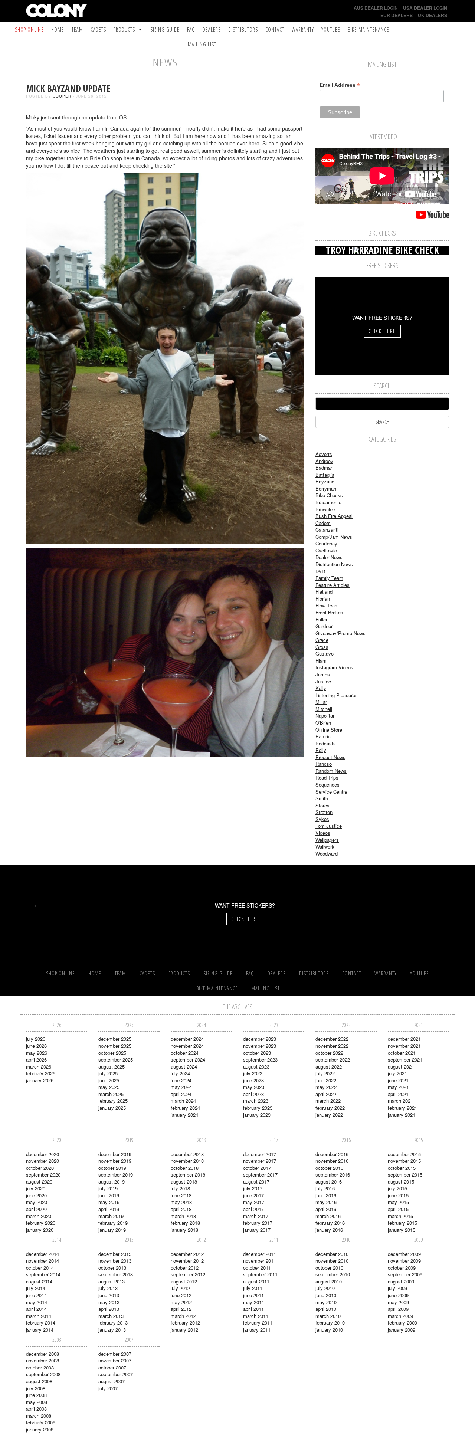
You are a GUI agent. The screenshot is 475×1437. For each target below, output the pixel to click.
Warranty (303, 29)
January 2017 (257, 1229)
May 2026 (36, 1052)
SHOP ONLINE (29, 29)
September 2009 (405, 1274)
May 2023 (253, 1086)
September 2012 (188, 1274)
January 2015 (401, 1229)
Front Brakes (329, 612)
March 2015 (400, 1216)
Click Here (382, 331)
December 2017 (259, 1154)
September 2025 (115, 1059)
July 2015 (397, 1188)
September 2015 (405, 1174)
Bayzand (324, 481)
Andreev (324, 461)
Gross (321, 646)
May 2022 (326, 1086)
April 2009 (398, 1308)
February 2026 (40, 1073)
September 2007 (115, 1374)
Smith (321, 798)
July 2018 (180, 1188)
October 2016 (329, 1167)
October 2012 (185, 1267)
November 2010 (331, 1260)
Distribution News (334, 564)
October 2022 (329, 1052)
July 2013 (108, 1288)
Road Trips (326, 777)
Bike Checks (329, 495)
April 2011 (253, 1308)
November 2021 (404, 1045)
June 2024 (181, 1080)
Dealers (212, 29)
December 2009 (404, 1253)
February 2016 (330, 1222)
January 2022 (329, 1114)
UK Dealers (432, 15)
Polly (320, 750)
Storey (322, 805)
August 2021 (401, 1066)
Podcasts (325, 743)
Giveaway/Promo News (340, 633)
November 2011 (259, 1260)
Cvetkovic (326, 550)
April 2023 (253, 1094)
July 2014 (35, 1288)
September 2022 (332, 1059)
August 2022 (328, 1066)
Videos (322, 832)
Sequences (327, 784)
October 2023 (257, 1052)
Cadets (98, 29)
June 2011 (253, 1295)
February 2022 (330, 1107)
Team (77, 29)
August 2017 (256, 1181)
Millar (321, 701)
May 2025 (108, 1086)
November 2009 (404, 1260)
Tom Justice (328, 825)
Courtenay (326, 543)
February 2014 (40, 1322)
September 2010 (332, 1274)
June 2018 (181, 1195)
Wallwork (324, 846)
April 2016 (325, 1209)
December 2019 (114, 1154)
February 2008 (40, 1422)
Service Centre (331, 791)
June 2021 (398, 1080)
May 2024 (181, 1086)
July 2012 (180, 1288)
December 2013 (114, 1253)
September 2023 (260, 1059)
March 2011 (255, 1315)
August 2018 (184, 1181)
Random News (331, 770)
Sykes (322, 819)
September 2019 (115, 1174)
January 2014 (39, 1329)
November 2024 (187, 1045)
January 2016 (329, 1229)
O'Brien (323, 722)
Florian (322, 598)
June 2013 (108, 1295)
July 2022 (325, 1073)
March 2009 (400, 1315)
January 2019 (112, 1229)
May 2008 (36, 1401)
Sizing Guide (165, 29)
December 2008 (42, 1353)
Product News (330, 757)
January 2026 (39, 1080)
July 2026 (35, 1038)
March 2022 (328, 1100)
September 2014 (43, 1274)
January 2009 (401, 1329)
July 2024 (180, 1073)
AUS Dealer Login (376, 7)
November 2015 (404, 1160)
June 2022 (325, 1080)
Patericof (325, 736)
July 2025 (108, 1073)
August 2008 (39, 1381)
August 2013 (111, 1281)
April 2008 (36, 1408)
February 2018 (185, 1222)
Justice (323, 681)
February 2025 (113, 1100)
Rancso (323, 763)
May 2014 (36, 1302)
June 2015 (398, 1195)
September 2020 (43, 1174)
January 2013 (112, 1329)
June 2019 (108, 1195)
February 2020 (40, 1222)
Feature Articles (332, 584)
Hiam (321, 660)
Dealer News (329, 557)
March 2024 (183, 1100)
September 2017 (260, 1174)
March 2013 (111, 1315)
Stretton (323, 812)
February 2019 (113, 1222)
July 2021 (397, 1073)
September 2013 (115, 1274)
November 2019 (114, 1160)
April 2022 (325, 1094)
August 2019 (111, 1181)
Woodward (326, 853)
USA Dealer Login (425, 7)
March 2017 (255, 1216)
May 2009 (398, 1302)
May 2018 (181, 1201)
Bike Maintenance (368, 29)
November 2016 (331, 1160)
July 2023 (252, 1073)
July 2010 (325, 1288)
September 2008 (43, 1374)
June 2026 (36, 1045)
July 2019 (108, 1188)
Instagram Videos (334, 667)
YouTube (330, 29)
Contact (274, 29)
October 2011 (257, 1267)
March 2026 (38, 1066)
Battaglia (324, 474)
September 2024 (188, 1059)
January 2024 (184, 1114)
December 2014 (42, 1253)
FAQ (191, 29)
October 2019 (112, 1167)
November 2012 (187, 1260)
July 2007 (108, 1388)
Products (124, 29)
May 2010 (326, 1302)
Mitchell (323, 708)
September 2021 (405, 1059)
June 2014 (36, 1295)
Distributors (243, 29)
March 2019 (111, 1216)
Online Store (328, 729)
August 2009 (401, 1281)
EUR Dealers (396, 15)
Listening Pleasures (336, 695)
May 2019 (108, 1201)
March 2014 (38, 1315)
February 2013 (113, 1322)
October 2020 (40, 1167)
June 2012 (181, 1295)
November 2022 (331, 1045)
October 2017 (257, 1167)
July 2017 (252, 1188)
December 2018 (187, 1154)
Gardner (323, 626)
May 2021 (398, 1086)
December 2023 (259, 1038)
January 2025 (112, 1107)
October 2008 (40, 1367)
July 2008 (35, 1388)
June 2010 (325, 1295)
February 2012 (185, 1322)
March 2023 (255, 1100)
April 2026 (36, 1059)
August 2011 (256, 1281)
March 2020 (38, 1216)
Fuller (321, 619)
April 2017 (253, 1209)
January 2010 (329, 1329)
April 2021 (398, 1094)
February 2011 (257, 1322)
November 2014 (42, 1260)
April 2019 (108, 1209)
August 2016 (328, 1181)
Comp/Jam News (333, 536)
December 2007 (114, 1353)
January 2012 (184, 1329)
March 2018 (183, 1216)
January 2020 (39, 1229)
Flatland (323, 591)
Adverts (323, 453)
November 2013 (114, 1260)
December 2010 (331, 1253)
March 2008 (38, 1415)
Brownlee (325, 509)
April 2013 (108, 1308)
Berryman (325, 488)
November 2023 (259, 1045)
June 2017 (253, 1195)
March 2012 (183, 1315)
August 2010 (328, 1281)
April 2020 (36, 1209)
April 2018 (181, 1209)
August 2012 (184, 1281)
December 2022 (331, 1038)
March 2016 (328, 1216)
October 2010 (329, 1267)
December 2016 (331, 1154)
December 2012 (187, 1253)
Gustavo (324, 653)
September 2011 (260, 1274)
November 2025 (114, 1045)
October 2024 (185, 1052)
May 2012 (181, 1302)
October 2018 (185, 1167)
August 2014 (39, 1281)
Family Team (329, 577)
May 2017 (253, 1201)
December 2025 (114, 1038)
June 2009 (398, 1295)
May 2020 (36, 1201)
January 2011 (257, 1329)
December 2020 (42, 1154)
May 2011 (253, 1302)
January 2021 (401, 1114)
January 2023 (257, 1114)
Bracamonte (328, 502)
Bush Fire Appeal (334, 515)
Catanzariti (326, 529)
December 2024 (187, 1038)
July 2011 (252, 1288)
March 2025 (111, 1094)
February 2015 (402, 1222)
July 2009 (397, 1288)
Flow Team (327, 605)
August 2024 (184, 1066)
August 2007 (111, 1381)
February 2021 (402, 1107)
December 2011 (259, 1253)
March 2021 (400, 1100)
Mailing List (202, 44)
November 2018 (187, 1160)
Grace (321, 639)
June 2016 (325, 1195)
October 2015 (402, 1167)
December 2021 (404, 1038)
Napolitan (325, 715)
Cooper (62, 96)
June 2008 (36, 1394)
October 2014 (40, 1267)
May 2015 (398, 1201)
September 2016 (332, 1174)
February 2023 (257, 1107)
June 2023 (253, 1080)
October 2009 (402, 1267)
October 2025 (112, 1052)
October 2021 (402, 1052)
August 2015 (401, 1181)
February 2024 (185, 1107)
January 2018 (184, 1229)
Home (57, 29)
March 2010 (328, 1315)
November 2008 (42, 1360)
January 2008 (39, 1429)
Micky (32, 117)
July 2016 (325, 1188)
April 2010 (325, 1308)
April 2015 (398, 1209)
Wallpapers (327, 839)
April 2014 (36, 1308)
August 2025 (111, 1066)
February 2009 (402, 1322)
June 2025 (108, 1080)
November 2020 (42, 1160)
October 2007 (112, 1367)
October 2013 (112, 1267)
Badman (324, 467)
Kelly (320, 688)
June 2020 (36, 1195)
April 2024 (181, 1094)
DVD (320, 571)
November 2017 (259, 1160)
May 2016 (326, 1201)
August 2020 (39, 1181)
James (322, 674)
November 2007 (114, 1360)
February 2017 (257, 1222)
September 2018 (188, 1174)
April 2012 (181, 1308)
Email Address (340, 85)
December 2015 (404, 1154)
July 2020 (35, 1188)
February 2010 (330, 1322)
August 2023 (256, 1066)
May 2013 (108, 1302)
